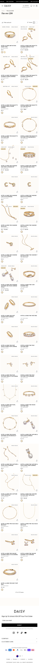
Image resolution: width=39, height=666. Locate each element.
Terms (8, 659)
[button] (36, 6)
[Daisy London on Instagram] (14, 633)
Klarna (30, 659)
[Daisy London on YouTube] (25, 632)
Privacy (15, 659)
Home (3, 10)
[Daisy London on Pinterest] (18, 633)
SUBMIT (19, 625)
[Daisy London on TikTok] (22, 633)
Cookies (22, 659)
